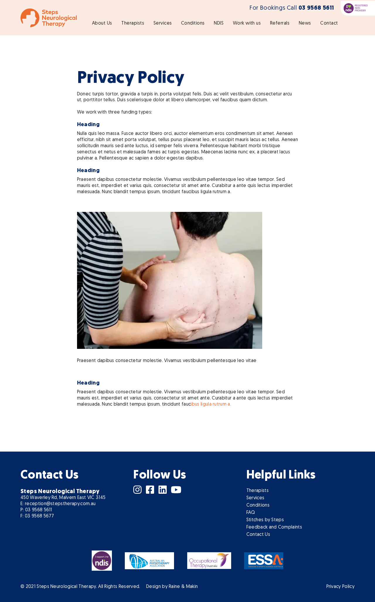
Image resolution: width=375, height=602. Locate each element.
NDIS (219, 23)
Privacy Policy (340, 586)
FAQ (250, 512)
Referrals (279, 23)
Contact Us (258, 534)
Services (163, 23)
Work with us (247, 23)
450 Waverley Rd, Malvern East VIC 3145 (63, 497)
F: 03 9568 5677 (37, 516)
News (305, 23)
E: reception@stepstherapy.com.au (58, 504)
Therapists (132, 23)
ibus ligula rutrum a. (211, 404)
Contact (329, 23)
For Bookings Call (291, 8)
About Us (102, 23)
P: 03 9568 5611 (36, 510)
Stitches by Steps (265, 520)
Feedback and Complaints (274, 527)
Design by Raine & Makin (172, 586)
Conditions (193, 23)
